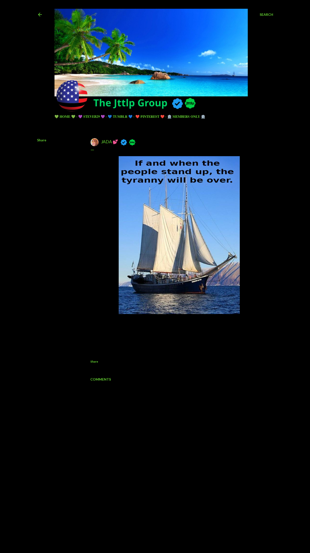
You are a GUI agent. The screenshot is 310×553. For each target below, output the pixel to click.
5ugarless (166, 531)
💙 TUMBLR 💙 (120, 116)
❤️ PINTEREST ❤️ (149, 116)
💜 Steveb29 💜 (91, 116)
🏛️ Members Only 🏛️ (186, 116)
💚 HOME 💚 (64, 116)
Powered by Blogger (159, 522)
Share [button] (41, 140)
